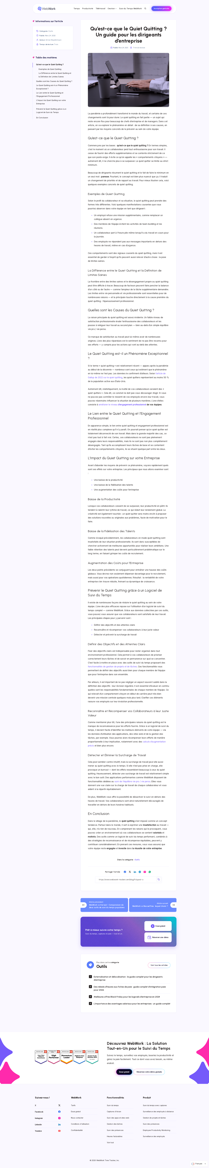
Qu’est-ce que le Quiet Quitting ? (49, 64)
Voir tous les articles (159, 965)
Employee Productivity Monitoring (156, 1130)
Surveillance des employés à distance (158, 1111)
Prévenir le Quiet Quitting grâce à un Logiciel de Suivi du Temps (51, 111)
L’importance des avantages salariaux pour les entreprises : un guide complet (132, 1003)
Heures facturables (114, 1136)
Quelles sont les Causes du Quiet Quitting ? (54, 81)
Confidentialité (77, 1130)
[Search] (145, 8)
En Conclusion (42, 117)
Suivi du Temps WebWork (130, 8)
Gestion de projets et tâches (154, 1118)
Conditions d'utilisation (80, 1124)
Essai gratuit (124, 1072)
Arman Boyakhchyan (53, 40)
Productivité (87, 8)
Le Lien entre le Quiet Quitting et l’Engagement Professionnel (49, 94)
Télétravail (100, 8)
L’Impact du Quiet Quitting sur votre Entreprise (51, 102)
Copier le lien (158, 879)
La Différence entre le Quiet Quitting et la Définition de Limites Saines (55, 75)
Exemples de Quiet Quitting (50, 69)
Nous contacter (77, 1118)
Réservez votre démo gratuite (149, 1072)
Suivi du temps (113, 1105)
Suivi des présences (115, 1130)
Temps (77, 8)
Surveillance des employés (154, 1136)
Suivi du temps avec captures (155, 1105)
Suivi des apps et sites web (118, 1118)
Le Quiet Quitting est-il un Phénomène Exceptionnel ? (52, 87)
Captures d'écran (114, 1111)
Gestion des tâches (115, 1124)
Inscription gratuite (161, 8)
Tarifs (73, 1105)
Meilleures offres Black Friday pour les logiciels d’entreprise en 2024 (127, 997)
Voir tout (110, 1142)
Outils (137, 860)
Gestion (111, 8)
